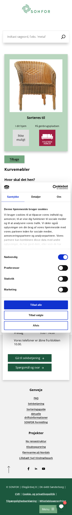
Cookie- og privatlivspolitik (39, 494)
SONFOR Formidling (36, 422)
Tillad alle (36, 304)
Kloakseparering (36, 446)
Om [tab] (59, 196)
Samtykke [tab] (13, 196)
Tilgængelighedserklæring (21, 501)
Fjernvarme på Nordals (36, 452)
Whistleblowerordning (52, 501)
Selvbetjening (36, 403)
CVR (17, 494)
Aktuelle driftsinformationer (36, 415)
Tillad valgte (36, 315)
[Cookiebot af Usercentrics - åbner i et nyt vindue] (52, 187)
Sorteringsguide (36, 409)
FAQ (36, 398)
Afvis (36, 325)
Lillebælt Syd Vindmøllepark (36, 458)
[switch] (63, 268)
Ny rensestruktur (36, 441)
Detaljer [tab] (36, 196)
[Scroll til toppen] (8, 469)
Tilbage (14, 159)
